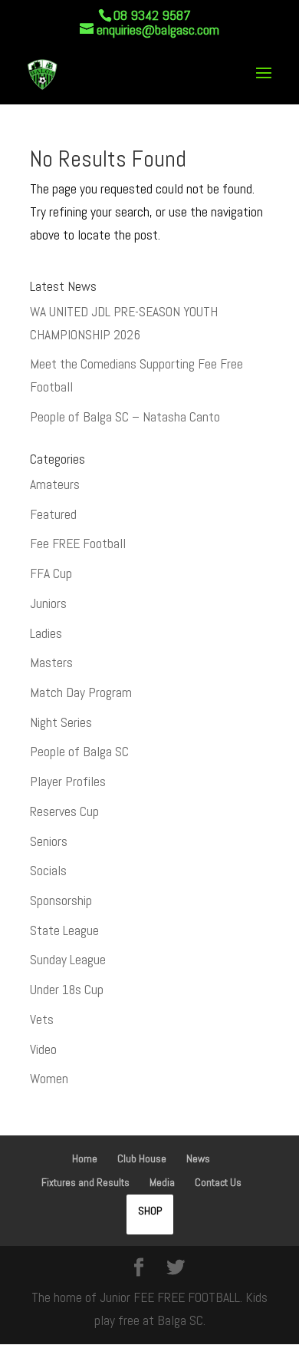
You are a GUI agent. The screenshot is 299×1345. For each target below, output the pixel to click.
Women (49, 1078)
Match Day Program (81, 692)
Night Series (61, 722)
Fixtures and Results (85, 1182)
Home (84, 1158)
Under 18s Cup (67, 989)
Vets (42, 1019)
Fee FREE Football (78, 543)
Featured (53, 514)
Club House (141, 1158)
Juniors (48, 603)
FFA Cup (51, 573)
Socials (48, 870)
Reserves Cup (64, 811)
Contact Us (218, 1182)
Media (162, 1182)
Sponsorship (61, 900)
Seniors (48, 841)
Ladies (46, 633)
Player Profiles (68, 781)
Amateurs (55, 484)
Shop (150, 1211)
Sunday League (68, 959)
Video (43, 1049)
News (198, 1158)
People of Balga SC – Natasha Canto (125, 416)
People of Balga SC (79, 751)
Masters (51, 662)
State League (64, 930)
